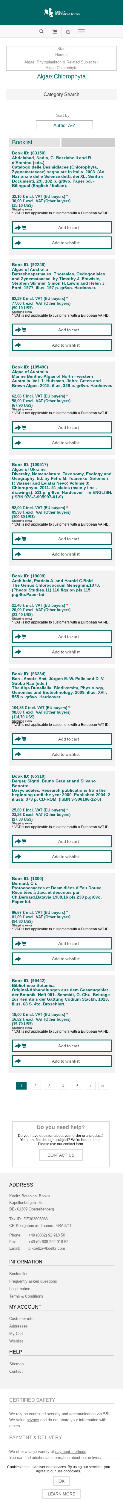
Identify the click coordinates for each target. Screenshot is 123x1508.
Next (91, 1086)
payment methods (70, 1451)
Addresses (18, 1326)
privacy (33, 1420)
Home (60, 54)
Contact (16, 1371)
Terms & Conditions (26, 1296)
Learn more (61, 1494)
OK (61, 1481)
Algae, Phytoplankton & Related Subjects (60, 62)
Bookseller (18, 1274)
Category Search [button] (61, 94)
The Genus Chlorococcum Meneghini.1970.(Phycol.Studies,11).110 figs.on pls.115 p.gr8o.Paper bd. (56, 590)
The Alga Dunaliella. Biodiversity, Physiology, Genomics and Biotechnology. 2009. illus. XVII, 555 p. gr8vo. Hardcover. (59, 693)
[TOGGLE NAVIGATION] (81, 31)
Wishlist (16, 1341)
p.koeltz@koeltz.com (46, 1248)
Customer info (21, 1318)
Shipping (18, 209)
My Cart (54, 31)
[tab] (61, 94)
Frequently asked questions (33, 1281)
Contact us (60, 1155)
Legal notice (19, 1288)
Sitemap (16, 1364)
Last (103, 1086)
